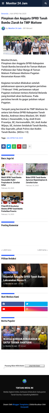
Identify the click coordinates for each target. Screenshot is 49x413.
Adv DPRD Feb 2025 (18, 14)
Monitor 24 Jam (16, 3)
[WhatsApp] (14, 146)
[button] (3, 3)
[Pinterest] (19, 146)
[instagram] (36, 309)
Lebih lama (42, 250)
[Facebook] (3, 146)
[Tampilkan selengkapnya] (29, 146)
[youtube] (12, 309)
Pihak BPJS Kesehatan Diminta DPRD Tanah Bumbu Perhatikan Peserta (12, 208)
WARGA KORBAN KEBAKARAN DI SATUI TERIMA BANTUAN (21, 340)
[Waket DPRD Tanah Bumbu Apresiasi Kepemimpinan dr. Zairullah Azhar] (37, 169)
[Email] (24, 146)
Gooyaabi (24, 407)
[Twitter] (9, 146)
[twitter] (36, 304)
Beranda (4, 14)
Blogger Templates (20, 404)
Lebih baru (7, 250)
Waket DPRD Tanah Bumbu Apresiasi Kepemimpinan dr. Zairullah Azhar (36, 180)
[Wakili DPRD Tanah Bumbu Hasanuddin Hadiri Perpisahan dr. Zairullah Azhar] (12, 169)
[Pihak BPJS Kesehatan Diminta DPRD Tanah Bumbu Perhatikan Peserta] (12, 198)
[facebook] (12, 304)
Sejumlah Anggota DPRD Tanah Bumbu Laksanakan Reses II (24, 278)
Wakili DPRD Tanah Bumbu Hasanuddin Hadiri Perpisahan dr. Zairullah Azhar (11, 181)
